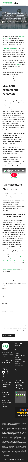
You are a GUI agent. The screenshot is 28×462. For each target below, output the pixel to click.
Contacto (4, 406)
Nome (4, 288)
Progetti (23, 21)
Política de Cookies (20, 361)
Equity (19, 21)
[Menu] (25, 2)
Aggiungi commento (8, 311)
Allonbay (19, 64)
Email (4, 296)
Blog (3, 404)
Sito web (4, 303)
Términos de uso (20, 355)
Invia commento (8, 335)
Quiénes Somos (6, 402)
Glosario (17, 350)
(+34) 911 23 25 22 (7, 352)
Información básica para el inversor (19, 366)
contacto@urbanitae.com (10, 269)
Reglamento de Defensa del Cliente (19, 372)
